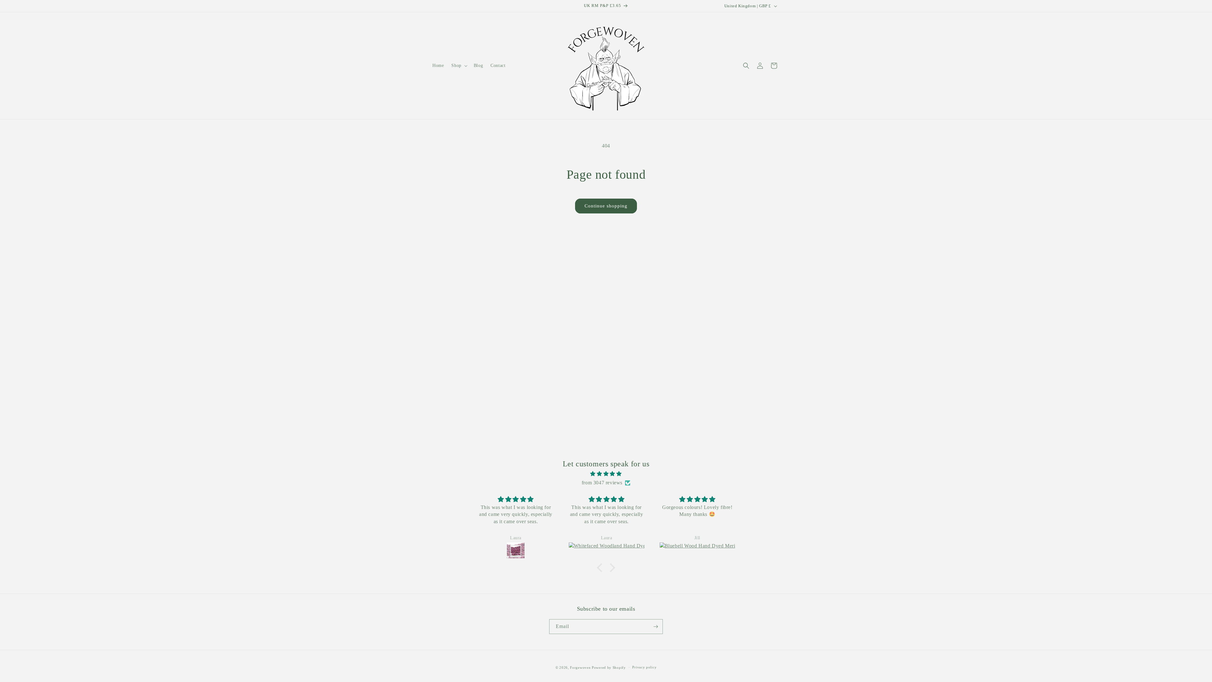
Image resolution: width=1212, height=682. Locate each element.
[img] (606, 474)
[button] (459, 65)
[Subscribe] (655, 626)
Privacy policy (644, 667)
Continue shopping (606, 205)
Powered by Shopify (609, 667)
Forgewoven (580, 667)
